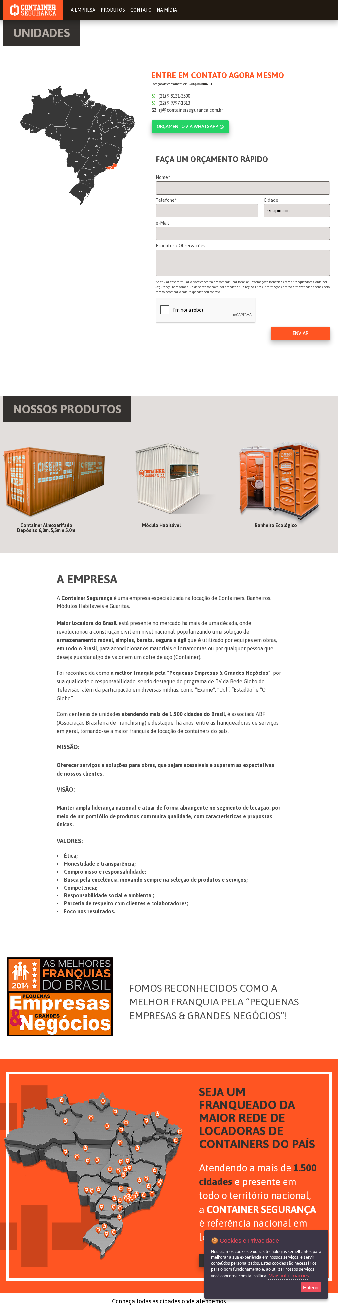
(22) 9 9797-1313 (173, 103)
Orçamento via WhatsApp (187, 126)
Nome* (163, 177)
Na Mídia (167, 10)
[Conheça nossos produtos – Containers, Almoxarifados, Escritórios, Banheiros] (54, 487)
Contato (141, 10)
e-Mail (162, 223)
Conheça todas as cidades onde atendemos (169, 1301)
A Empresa (83, 10)
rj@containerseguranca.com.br (190, 110)
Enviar (300, 333)
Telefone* (166, 200)
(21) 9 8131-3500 (173, 96)
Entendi (311, 1287)
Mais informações (288, 1275)
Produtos (113, 10)
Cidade (271, 200)
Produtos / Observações (180, 245)
